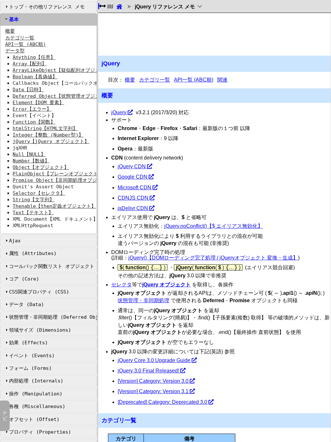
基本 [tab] (14, 19)
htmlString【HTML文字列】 (45, 128)
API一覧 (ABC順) (25, 44)
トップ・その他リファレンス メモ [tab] (47, 7)
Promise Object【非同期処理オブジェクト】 (64, 180)
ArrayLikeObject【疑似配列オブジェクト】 (63, 70)
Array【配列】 (30, 64)
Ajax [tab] (15, 241)
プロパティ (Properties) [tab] (40, 432)
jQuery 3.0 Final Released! (148, 370)
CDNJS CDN (133, 198)
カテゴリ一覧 (19, 38)
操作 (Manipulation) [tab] (35, 394)
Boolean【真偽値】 (35, 77)
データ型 (15, 51)
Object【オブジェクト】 (41, 167)
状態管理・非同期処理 (143, 300)
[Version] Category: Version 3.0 (153, 381)
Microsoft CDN (134, 187)
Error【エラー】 (32, 109)
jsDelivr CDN (133, 208)
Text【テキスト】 (33, 212)
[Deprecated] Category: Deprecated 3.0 (162, 402)
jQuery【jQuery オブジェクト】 (51, 141)
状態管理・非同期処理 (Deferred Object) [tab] (53, 317)
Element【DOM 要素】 (38, 102)
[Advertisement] (214, 34)
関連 (222, 80)
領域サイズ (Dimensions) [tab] (40, 330)
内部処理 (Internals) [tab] (36, 381)
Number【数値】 (31, 161)
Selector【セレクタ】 (39, 193)
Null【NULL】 (29, 154)
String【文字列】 (33, 200)
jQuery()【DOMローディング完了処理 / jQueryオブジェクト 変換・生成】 (213, 257)
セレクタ (121, 284)
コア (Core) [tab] (24, 279)
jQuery (118, 112)
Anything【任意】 (34, 57)
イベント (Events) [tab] (32, 356)
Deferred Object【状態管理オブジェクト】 (63, 96)
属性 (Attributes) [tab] (33, 253)
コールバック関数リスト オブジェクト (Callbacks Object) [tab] (53, 266)
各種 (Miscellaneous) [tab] (37, 406)
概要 (10, 31)
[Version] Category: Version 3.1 (153, 391)
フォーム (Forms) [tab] (30, 368)
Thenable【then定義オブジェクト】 (54, 206)
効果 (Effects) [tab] (28, 343)
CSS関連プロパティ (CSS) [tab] (39, 292)
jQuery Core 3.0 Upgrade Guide (154, 360)
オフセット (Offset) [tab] (34, 419)
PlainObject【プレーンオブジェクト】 (58, 174)
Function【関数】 (34, 122)
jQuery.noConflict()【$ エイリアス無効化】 (213, 226)
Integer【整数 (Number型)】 (48, 135)
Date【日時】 (28, 90)
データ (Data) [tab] (26, 304)
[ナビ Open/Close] (109, 6)
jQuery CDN (132, 166)
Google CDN (132, 177)
